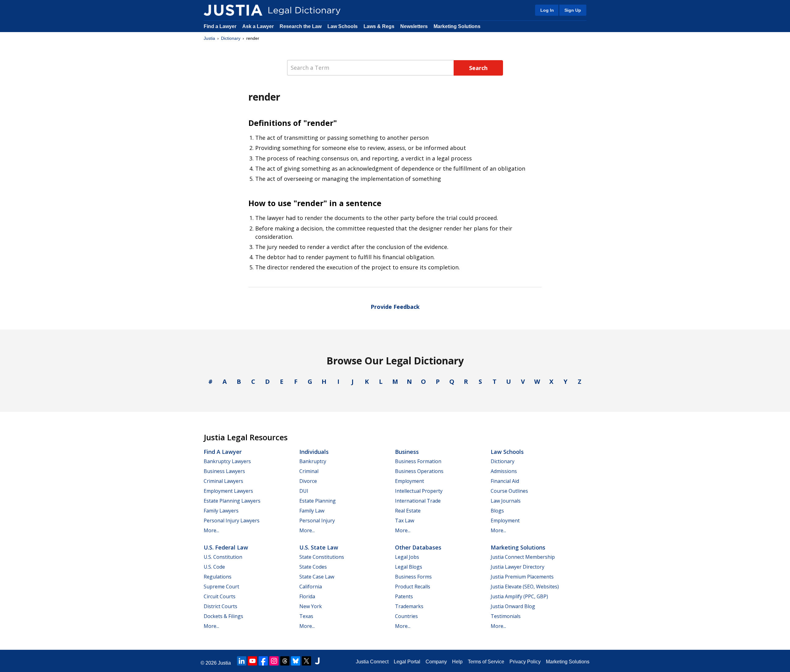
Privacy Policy (525, 661)
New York (310, 606)
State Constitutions (321, 557)
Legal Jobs (407, 557)
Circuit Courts (219, 596)
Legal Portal (407, 661)
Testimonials (506, 616)
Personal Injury (317, 520)
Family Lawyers (221, 510)
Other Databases (418, 547)
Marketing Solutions (457, 26)
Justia (209, 38)
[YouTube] (252, 661)
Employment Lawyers (228, 490)
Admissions (504, 471)
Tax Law (404, 520)
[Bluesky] (295, 661)
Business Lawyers (224, 471)
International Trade (418, 500)
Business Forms (413, 576)
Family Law (311, 510)
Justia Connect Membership (523, 557)
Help (457, 661)
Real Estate (408, 510)
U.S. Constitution (223, 557)
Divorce (308, 481)
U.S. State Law (318, 547)
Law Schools (342, 26)
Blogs (497, 510)
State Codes (313, 566)
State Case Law (316, 576)
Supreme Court (221, 586)
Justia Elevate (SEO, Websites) (525, 586)
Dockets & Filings (223, 616)
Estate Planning (317, 500)
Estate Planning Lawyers (232, 500)
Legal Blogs (408, 566)
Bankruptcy (312, 461)
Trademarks (409, 606)
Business (407, 451)
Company (436, 661)
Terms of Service (486, 661)
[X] (306, 661)
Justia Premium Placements (522, 576)
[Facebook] (263, 661)
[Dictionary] (233, 10)
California (310, 586)
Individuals (314, 451)
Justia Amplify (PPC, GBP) (519, 596)
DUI (303, 490)
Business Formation (418, 461)
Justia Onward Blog (513, 606)
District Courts (220, 606)
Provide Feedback (395, 306)
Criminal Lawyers (223, 481)
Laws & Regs (379, 26)
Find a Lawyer (220, 26)
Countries (406, 616)
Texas (306, 616)
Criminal (308, 471)
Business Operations (419, 471)
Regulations (217, 576)
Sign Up (572, 10)
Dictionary (230, 38)
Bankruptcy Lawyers (227, 461)
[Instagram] (274, 661)
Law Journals (506, 500)
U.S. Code (214, 566)
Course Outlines (509, 490)
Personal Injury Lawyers (232, 520)
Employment (409, 481)
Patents (404, 596)
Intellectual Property (419, 490)
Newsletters (414, 26)
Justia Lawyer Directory (517, 566)
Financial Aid (505, 481)
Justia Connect (372, 661)
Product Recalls (412, 586)
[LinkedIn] (241, 661)
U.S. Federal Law (226, 547)
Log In (547, 10)
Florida (307, 596)
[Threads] (284, 661)
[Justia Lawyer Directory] (317, 661)
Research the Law (301, 26)
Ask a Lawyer (258, 26)
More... (211, 530)
